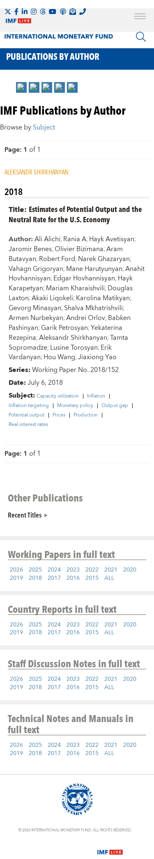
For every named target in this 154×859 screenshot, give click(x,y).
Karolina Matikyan (103, 298)
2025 (35, 570)
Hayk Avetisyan (111, 239)
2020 (129, 570)
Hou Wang (59, 357)
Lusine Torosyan (74, 347)
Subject (44, 127)
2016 (73, 578)
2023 (73, 570)
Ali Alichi (47, 239)
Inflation (96, 396)
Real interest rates (28, 424)
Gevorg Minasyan (35, 308)
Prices (59, 415)
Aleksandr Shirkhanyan (73, 338)
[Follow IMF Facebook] (16, 11)
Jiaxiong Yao (97, 357)
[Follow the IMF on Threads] (43, 11)
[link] (21, 87)
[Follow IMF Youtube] (52, 11)
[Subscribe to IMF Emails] (72, 11)
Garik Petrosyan (64, 328)
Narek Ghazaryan (104, 259)
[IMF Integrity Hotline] (82, 11)
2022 (92, 570)
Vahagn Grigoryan (36, 269)
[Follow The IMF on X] (8, 11)
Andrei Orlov (85, 318)
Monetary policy (75, 405)
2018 (35, 578)
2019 (16, 578)
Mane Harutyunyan (94, 269)
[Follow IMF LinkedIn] (25, 11)
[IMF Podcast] (63, 11)
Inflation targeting (29, 405)
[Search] (141, 37)
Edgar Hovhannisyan (84, 278)
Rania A (74, 239)
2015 (92, 578)
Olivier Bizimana (79, 249)
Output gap (114, 405)
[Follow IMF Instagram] (34, 11)
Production (86, 415)
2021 (110, 570)
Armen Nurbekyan (36, 318)
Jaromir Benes (30, 249)
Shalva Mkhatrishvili (93, 308)
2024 (54, 570)
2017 (54, 578)
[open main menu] (140, 17)
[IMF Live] (110, 847)
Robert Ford (57, 259)
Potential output (26, 415)
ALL (109, 578)
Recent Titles (24, 514)
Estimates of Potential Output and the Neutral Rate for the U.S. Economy (75, 214)
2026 (16, 570)
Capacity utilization (58, 396)
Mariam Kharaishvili (75, 288)
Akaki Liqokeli (52, 298)
